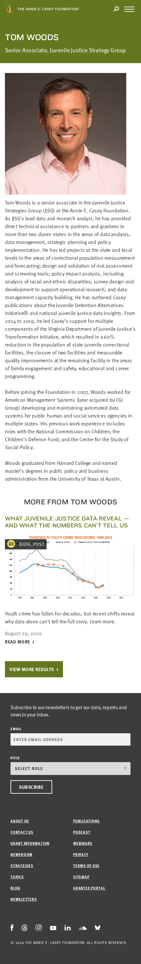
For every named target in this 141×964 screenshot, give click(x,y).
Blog (15, 888)
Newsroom (21, 854)
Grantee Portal (89, 888)
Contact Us (21, 832)
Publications (86, 821)
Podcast (81, 832)
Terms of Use (86, 865)
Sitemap (81, 877)
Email (16, 729)
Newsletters (23, 899)
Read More (17, 642)
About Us (19, 821)
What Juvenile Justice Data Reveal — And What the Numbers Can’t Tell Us (67, 522)
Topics (17, 877)
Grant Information (30, 843)
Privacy (80, 854)
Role (15, 757)
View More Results (32, 669)
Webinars (82, 843)
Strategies (21, 865)
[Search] (116, 9)
